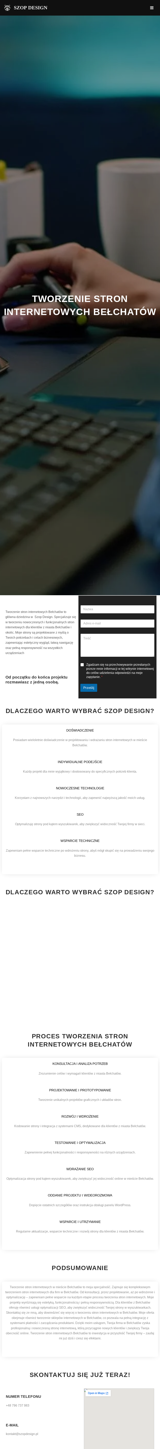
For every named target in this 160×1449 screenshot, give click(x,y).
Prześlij (88, 688)
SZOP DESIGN (30, 8)
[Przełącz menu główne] (152, 8)
